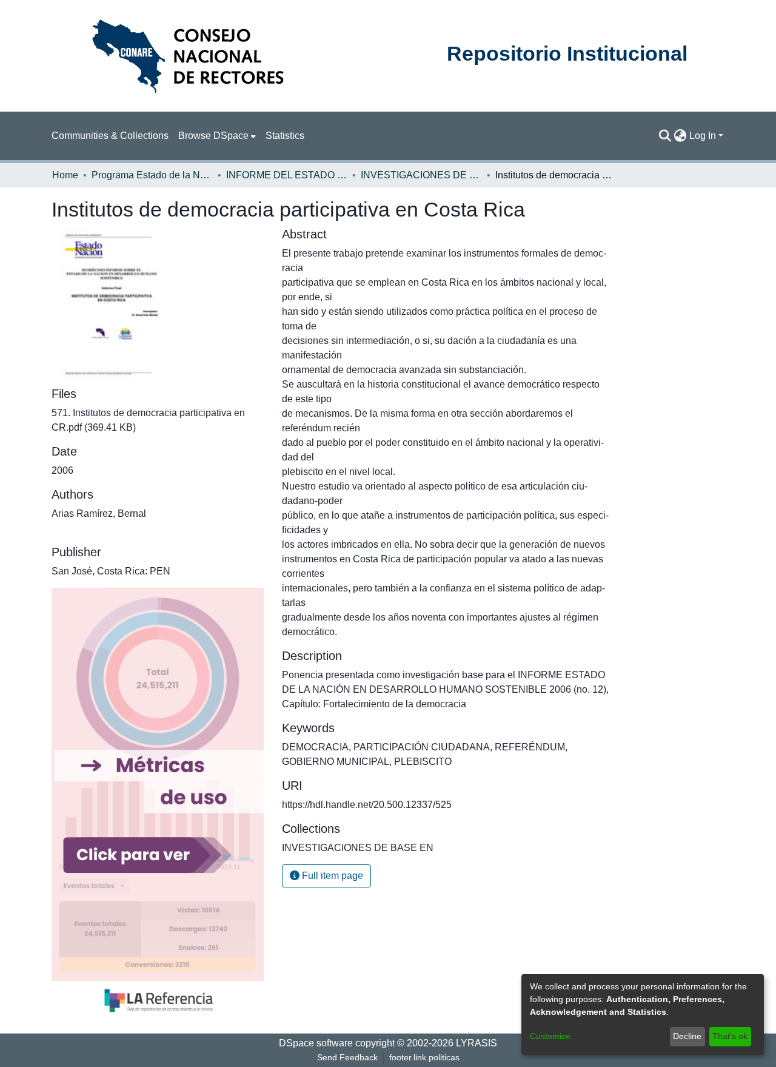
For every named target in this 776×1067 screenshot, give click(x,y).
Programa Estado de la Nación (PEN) (152, 175)
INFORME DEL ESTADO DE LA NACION (286, 175)
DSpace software (316, 1043)
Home (65, 175)
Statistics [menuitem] (285, 135)
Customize (550, 1036)
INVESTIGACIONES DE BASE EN (421, 175)
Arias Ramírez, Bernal (99, 513)
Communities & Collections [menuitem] (110, 135)
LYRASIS (476, 1043)
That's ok (730, 1036)
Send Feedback (347, 1057)
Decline (687, 1036)
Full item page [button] (331, 875)
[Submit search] (665, 136)
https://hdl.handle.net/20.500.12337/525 (367, 804)
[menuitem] (217, 136)
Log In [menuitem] (702, 135)
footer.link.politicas (424, 1057)
